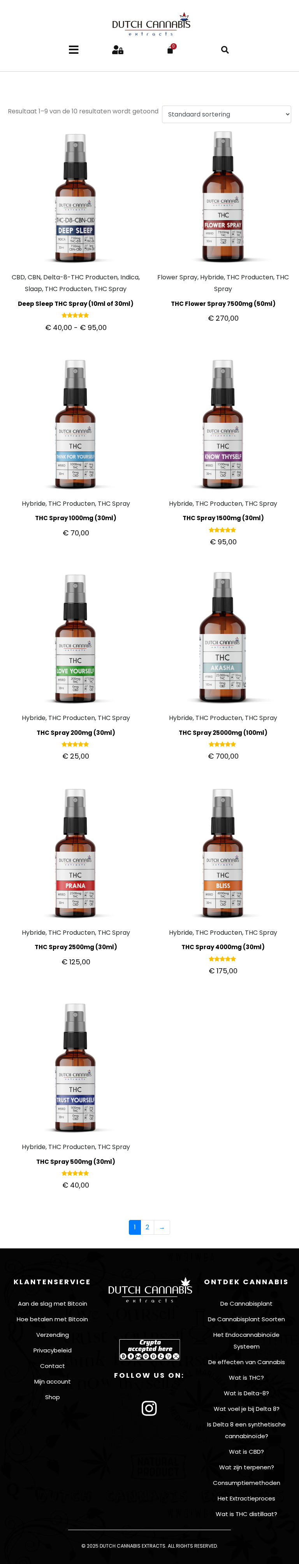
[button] (225, 50)
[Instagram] (149, 1408)
